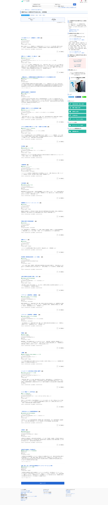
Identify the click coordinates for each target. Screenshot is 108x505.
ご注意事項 (68, 492)
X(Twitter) (72, 96)
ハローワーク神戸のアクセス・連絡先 (76, 39)
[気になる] (82, 0)
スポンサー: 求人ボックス (25, 87)
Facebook (79, 96)
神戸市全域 (32, 15)
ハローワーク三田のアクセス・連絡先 (76, 52)
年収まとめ (23, 500)
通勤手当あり (27, 9)
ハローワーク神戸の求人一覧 (75, 38)
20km (40, 15)
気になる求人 (46, 490)
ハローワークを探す (47, 493)
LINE (85, 96)
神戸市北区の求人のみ (25, 15)
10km (37, 15)
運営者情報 (68, 490)
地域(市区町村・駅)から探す (26, 492)
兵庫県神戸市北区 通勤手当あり (36, 9)
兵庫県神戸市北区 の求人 (74, 29)
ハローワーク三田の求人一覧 (75, 51)
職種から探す (23, 493)
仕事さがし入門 (24, 499)
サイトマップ (68, 496)
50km (44, 15)
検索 (74, 4)
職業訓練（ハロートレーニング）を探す (29, 496)
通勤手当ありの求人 (73, 31)
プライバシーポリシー (70, 493)
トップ (22, 9)
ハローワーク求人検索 (25, 490)
